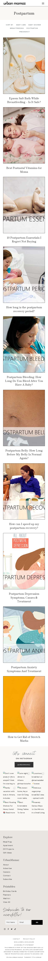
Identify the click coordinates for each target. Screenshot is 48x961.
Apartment (8, 845)
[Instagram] (4, 929)
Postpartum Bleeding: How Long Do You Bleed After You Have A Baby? (24, 380)
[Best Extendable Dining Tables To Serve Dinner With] (24, 807)
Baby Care (21, 25)
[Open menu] (43, 3)
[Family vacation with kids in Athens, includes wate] (9, 793)
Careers (6, 872)
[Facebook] (8, 929)
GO (37, 922)
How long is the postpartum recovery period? (24, 309)
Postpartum (32, 28)
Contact (7, 875)
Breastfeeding (17, 28)
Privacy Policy (29, 939)
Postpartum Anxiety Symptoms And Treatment (24, 669)
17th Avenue (36, 957)
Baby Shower (35, 25)
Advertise (7, 868)
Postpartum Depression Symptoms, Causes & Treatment (24, 597)
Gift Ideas (7, 853)
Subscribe (7, 879)
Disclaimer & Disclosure (24, 942)
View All (6, 902)
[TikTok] (15, 929)
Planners (7, 895)
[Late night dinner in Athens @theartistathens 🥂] (24, 778)
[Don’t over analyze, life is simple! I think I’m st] (9, 778)
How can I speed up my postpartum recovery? (24, 526)
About (6, 865)
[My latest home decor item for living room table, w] (24, 793)
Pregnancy (24, 32)
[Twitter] (11, 929)
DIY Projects (8, 849)
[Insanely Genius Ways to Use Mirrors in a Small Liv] (38, 807)
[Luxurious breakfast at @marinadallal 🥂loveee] (38, 778)
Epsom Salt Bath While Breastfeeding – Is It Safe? (24, 100)
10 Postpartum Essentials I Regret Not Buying (24, 239)
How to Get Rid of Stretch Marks (24, 739)
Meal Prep (7, 842)
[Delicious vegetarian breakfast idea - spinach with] (38, 793)
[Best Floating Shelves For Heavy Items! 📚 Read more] (9, 807)
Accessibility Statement (24, 945)
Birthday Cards (10, 891)
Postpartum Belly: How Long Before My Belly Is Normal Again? (24, 454)
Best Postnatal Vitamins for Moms (24, 170)
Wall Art (6, 898)
